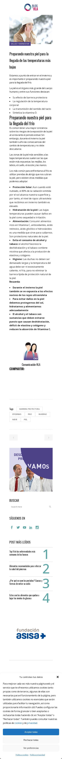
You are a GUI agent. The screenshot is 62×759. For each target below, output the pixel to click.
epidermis (16, 414)
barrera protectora (29, 409)
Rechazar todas (31, 740)
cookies (18, 723)
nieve (14, 419)
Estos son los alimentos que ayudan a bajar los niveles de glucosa (24, 596)
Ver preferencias (31, 748)
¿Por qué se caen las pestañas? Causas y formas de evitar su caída (25, 582)
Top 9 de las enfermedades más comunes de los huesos (22, 553)
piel (25, 419)
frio (30, 414)
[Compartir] (12, 375)
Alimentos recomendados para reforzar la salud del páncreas (25, 567)
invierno (43, 414)
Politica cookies (22, 755)
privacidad (32, 723)
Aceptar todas (31, 732)
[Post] (19, 375)
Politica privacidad (37, 755)
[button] (57, 676)
